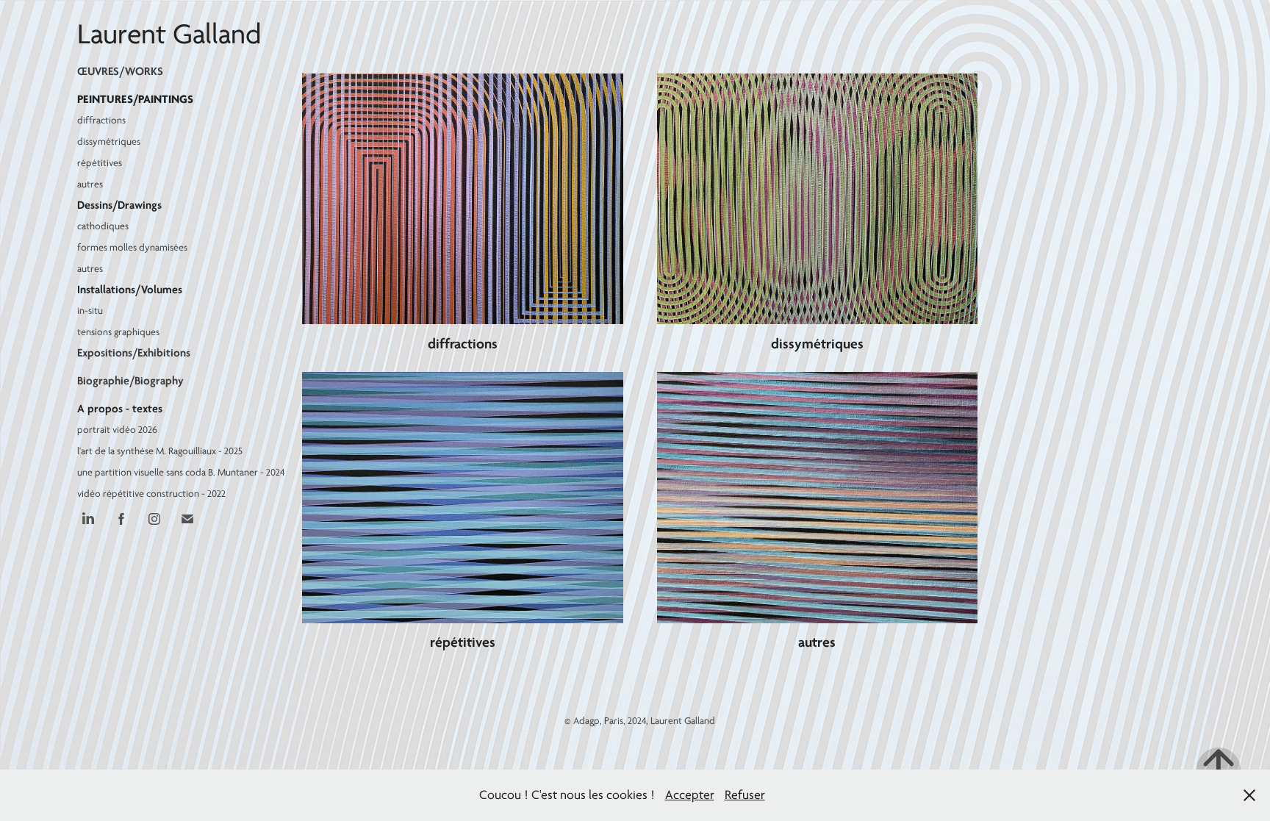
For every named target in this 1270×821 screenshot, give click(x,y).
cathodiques (103, 226)
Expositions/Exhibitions (133, 352)
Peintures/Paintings (135, 99)
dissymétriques (108, 141)
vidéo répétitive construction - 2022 (151, 493)
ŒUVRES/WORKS (120, 71)
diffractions (101, 120)
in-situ (90, 310)
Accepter (689, 795)
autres (90, 184)
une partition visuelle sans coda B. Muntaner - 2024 (181, 472)
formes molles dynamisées (132, 247)
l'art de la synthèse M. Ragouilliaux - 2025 (160, 450)
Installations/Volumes (129, 289)
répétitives (99, 162)
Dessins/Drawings (119, 205)
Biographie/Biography (130, 380)
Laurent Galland (169, 34)
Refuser (745, 795)
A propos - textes (119, 408)
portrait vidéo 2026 (117, 429)
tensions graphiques (118, 331)
